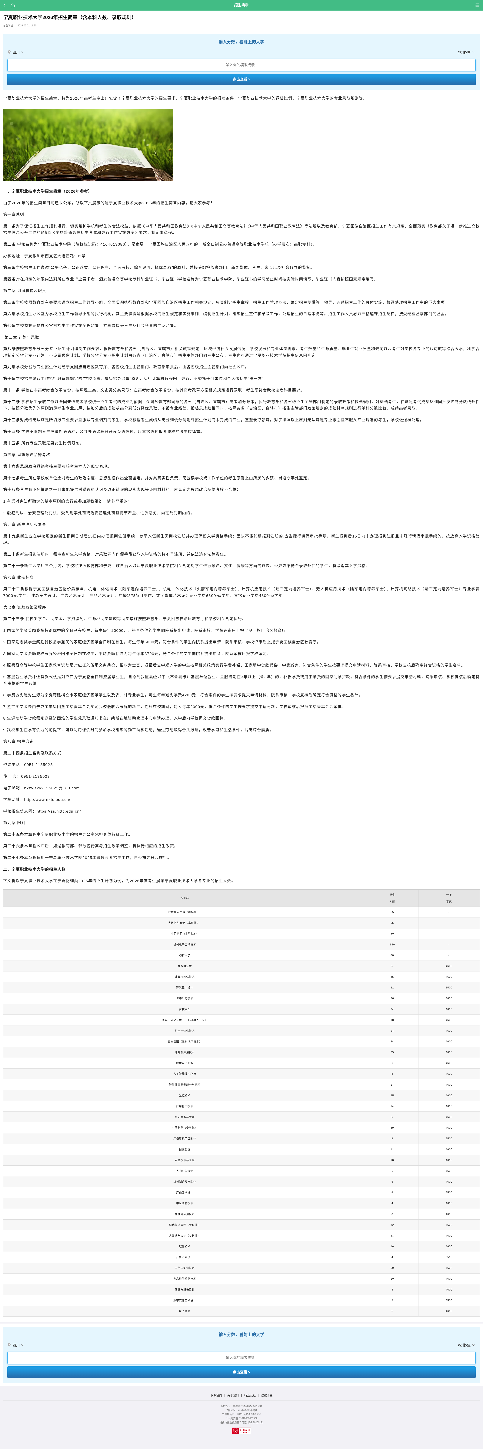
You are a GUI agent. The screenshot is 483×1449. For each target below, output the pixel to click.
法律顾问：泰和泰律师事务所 (242, 1410)
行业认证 (250, 1395)
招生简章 (241, 5)
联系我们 (216, 1395)
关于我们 (233, 1395)
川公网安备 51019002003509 (241, 1418)
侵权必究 (266, 1395)
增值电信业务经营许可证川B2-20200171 (241, 1422)
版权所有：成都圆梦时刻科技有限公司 (241, 1406)
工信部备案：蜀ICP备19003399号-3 (241, 1414)
